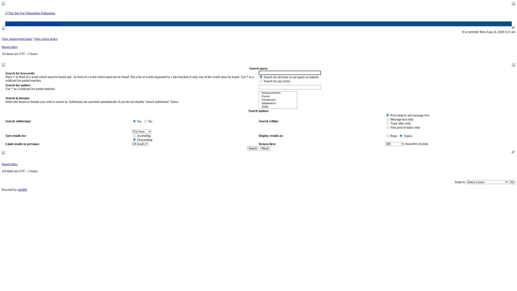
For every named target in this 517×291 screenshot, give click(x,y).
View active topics (46, 39)
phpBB (22, 189)
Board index (10, 47)
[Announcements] (278, 93)
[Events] (278, 96)
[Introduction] (278, 100)
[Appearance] (278, 103)
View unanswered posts (17, 39)
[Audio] (278, 107)
